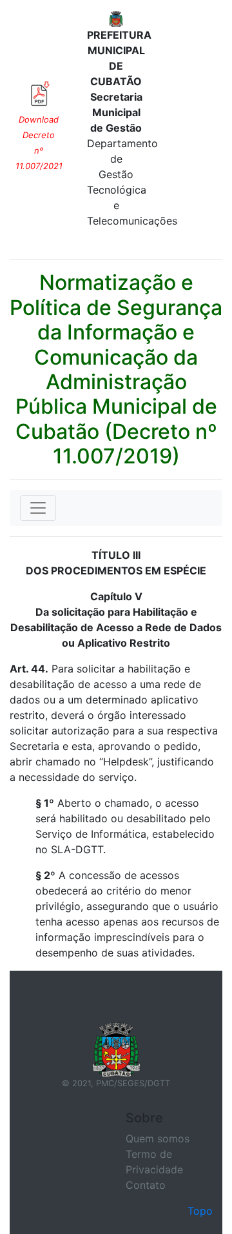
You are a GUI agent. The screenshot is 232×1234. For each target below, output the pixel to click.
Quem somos (157, 1138)
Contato (146, 1184)
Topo (200, 1210)
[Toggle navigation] (38, 508)
